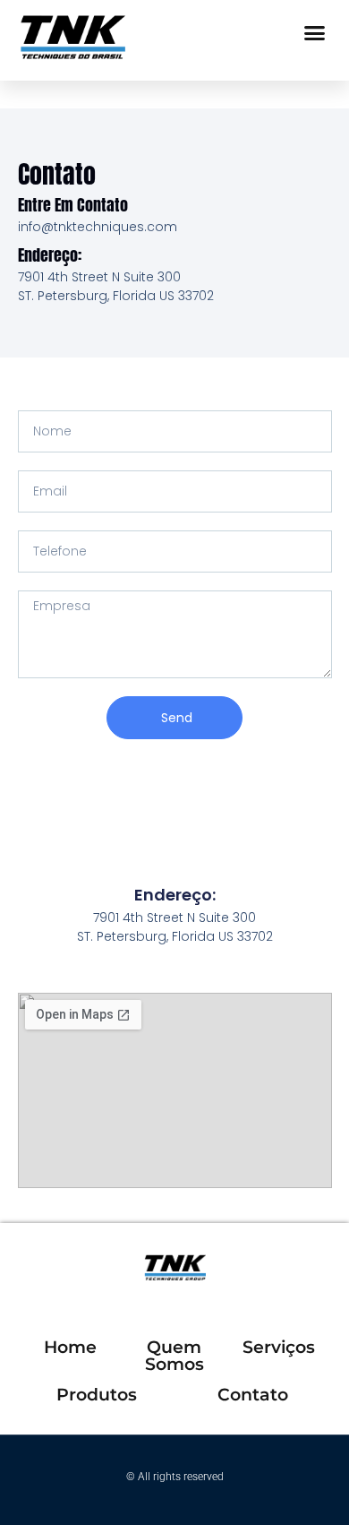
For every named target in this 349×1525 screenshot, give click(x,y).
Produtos (96, 1394)
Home (70, 1347)
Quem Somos (174, 1355)
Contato (252, 1394)
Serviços (279, 1347)
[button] (315, 33)
